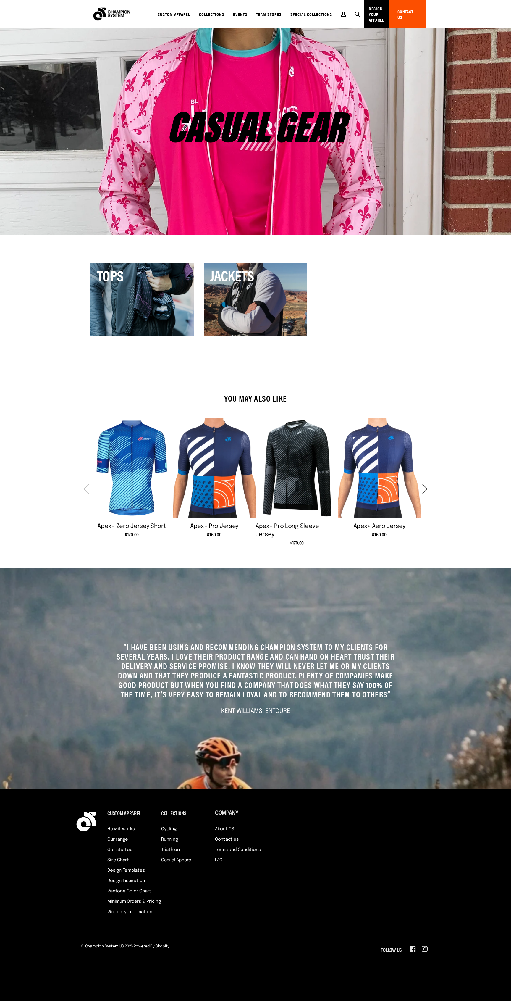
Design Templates (126, 870)
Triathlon (170, 849)
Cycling (168, 829)
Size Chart (118, 860)
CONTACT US (405, 14)
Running (169, 839)
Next (425, 487)
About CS (224, 829)
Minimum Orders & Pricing (134, 901)
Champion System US (104, 946)
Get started (119, 849)
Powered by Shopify (151, 946)
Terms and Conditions (238, 849)
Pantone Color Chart (129, 891)
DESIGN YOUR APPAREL (376, 14)
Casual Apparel (177, 860)
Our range (117, 839)
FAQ (218, 860)
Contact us (227, 839)
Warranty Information (129, 912)
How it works (121, 829)
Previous (86, 487)
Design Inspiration (126, 881)
